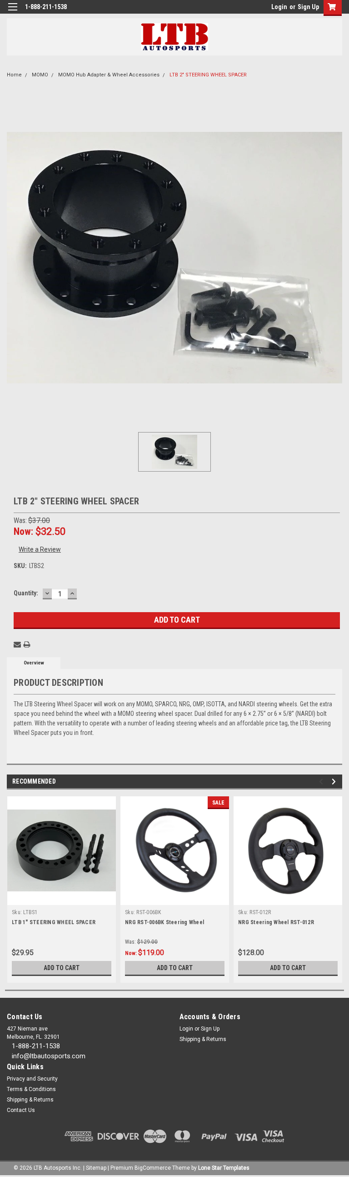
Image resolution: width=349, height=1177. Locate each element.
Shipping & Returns (202, 1039)
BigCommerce (153, 1168)
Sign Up (308, 6)
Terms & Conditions (31, 1089)
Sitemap (96, 1168)
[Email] (17, 644)
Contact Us (21, 1110)
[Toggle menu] (12, 12)
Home (14, 75)
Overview (34, 663)
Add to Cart (62, 967)
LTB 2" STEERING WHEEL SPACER (208, 75)
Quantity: (26, 593)
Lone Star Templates (223, 1168)
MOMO (40, 75)
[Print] (26, 644)
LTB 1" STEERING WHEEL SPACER (53, 922)
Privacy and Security (32, 1079)
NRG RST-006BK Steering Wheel (164, 922)
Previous (322, 781)
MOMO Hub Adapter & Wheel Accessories (109, 75)
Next (335, 781)
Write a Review (40, 549)
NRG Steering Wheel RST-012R (276, 922)
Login (279, 6)
